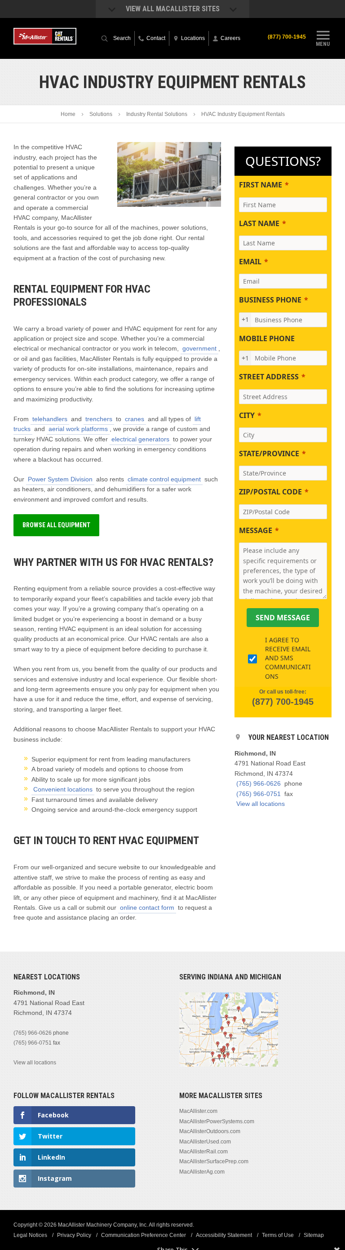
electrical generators (140, 439)
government (199, 348)
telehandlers (49, 419)
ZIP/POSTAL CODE (270, 492)
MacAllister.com (198, 1111)
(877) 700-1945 (287, 37)
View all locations (260, 803)
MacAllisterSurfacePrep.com (213, 1161)
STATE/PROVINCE (269, 453)
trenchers (98, 419)
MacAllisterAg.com (202, 1172)
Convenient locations (63, 789)
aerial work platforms (78, 428)
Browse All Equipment (56, 525)
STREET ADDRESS (269, 377)
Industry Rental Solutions (156, 114)
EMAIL (250, 262)
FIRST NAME (260, 185)
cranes (134, 419)
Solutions (100, 114)
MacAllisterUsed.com (205, 1142)
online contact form (147, 907)
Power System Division (60, 479)
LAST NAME (259, 223)
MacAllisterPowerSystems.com (216, 1121)
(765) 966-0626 (258, 783)
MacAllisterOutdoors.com (209, 1131)
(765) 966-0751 (258, 793)
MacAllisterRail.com (203, 1151)
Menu (323, 44)
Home (68, 114)
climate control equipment (164, 479)
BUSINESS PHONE (270, 300)
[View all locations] (228, 1065)
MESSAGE (255, 530)
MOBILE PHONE (267, 338)
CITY (247, 415)
